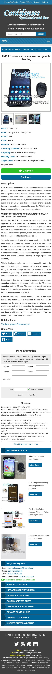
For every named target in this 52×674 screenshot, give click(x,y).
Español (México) (26, 2)
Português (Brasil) (11, 2)
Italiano (45, 2)
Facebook (36, 334)
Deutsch (37, 2)
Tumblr (8, 340)
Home (4, 50)
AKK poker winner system (19, 133)
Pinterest (21, 334)
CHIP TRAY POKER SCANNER (20, 607)
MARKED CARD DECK (17, 584)
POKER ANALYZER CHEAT (19, 601)
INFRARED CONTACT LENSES (21, 590)
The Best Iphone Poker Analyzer (15, 324)
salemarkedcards (12, 571)
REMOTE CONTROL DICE (18, 612)
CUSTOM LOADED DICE (18, 618)
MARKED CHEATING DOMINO (20, 623)
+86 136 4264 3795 (35, 29)
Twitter (8, 334)
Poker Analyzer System (19, 50)
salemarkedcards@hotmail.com (29, 25)
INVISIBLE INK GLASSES (18, 595)
